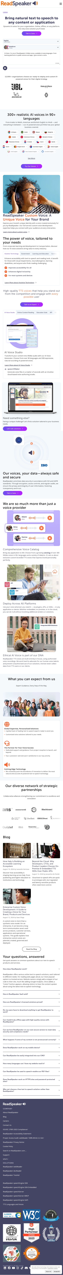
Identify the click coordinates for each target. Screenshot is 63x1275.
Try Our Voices (30, 166)
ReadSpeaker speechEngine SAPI (15, 1200)
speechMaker (14, 369)
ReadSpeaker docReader (12, 1171)
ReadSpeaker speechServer (13, 1192)
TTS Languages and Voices (13, 1204)
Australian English (38, 146)
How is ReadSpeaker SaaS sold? (15, 994)
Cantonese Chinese (29, 137)
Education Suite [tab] (42, 312)
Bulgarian (50, 132)
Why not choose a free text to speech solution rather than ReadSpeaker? (26, 1090)
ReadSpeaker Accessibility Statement (17, 1134)
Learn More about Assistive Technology (19, 282)
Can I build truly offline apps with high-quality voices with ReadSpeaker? (26, 1021)
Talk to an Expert (30, 304)
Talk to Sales (30, 33)
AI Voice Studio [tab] (10, 312)
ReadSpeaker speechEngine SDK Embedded (19, 1187)
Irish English (14, 151)
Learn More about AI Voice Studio (17, 365)
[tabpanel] (31, 270)
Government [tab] (25, 254)
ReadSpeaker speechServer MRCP (16, 1196)
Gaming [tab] (54, 254)
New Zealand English (31, 151)
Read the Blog (31, 949)
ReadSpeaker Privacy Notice (13, 1142)
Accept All (57, 1271)
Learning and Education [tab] (40, 254)
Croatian (29, 142)
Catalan (14, 137)
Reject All (48, 1271)
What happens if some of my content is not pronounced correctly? (29, 1040)
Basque (38, 132)
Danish (53, 142)
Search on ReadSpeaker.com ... (14, 1151)
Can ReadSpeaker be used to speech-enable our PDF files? (26, 1071)
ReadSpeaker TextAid (11, 1175)
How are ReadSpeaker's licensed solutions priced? (23, 1002)
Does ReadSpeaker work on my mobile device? (21, 1048)
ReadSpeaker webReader (12, 1167)
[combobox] (31, 41)
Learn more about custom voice (15, 232)
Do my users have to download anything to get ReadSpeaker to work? (28, 1011)
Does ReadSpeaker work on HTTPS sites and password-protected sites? (29, 1080)
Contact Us (7, 1125)
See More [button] (31, 158)
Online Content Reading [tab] (25, 312)
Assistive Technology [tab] (12, 254)
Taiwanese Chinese (14, 142)
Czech (41, 142)
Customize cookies (52, 1268)
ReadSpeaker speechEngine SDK (15, 1183)
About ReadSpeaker (10, 1112)
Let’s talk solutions (14, 429)
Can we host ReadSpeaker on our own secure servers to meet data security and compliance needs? (29, 1031)
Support (6, 1155)
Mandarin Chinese (47, 137)
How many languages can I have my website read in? (24, 1063)
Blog (4, 1117)
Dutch (7, 146)
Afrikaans (13, 132)
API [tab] (51, 312)
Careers (6, 1121)
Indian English (54, 146)
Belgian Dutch (21, 146)
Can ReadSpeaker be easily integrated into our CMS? (24, 1055)
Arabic (26, 132)
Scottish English (49, 151)
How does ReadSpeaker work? (15, 969)
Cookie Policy (8, 1146)
